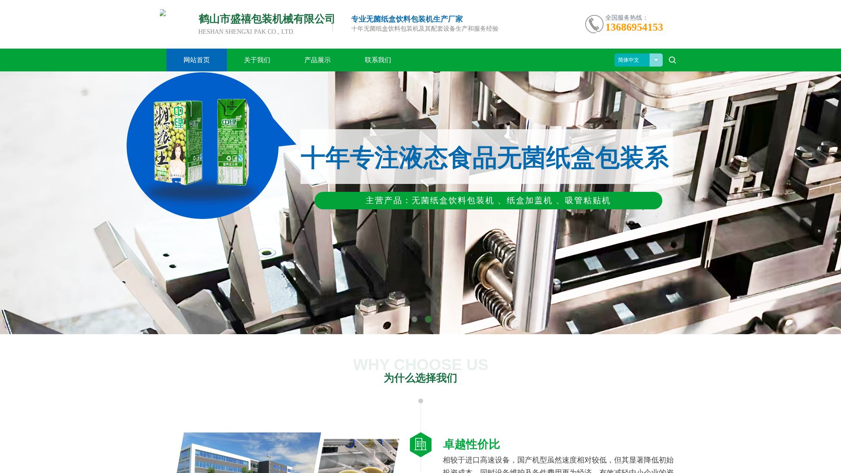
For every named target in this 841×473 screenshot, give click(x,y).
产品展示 (317, 60)
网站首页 (197, 60)
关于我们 (257, 60)
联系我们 (378, 60)
